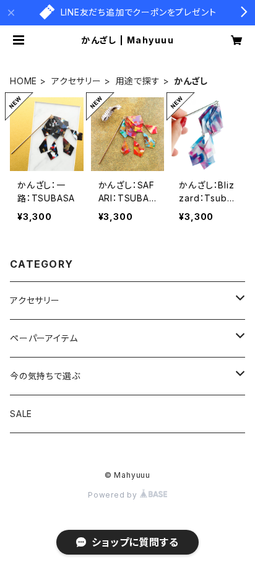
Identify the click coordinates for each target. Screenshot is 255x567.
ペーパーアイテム (43, 338)
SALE (21, 413)
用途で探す (138, 81)
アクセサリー (76, 81)
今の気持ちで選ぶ (45, 376)
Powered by (114, 494)
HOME (23, 81)
